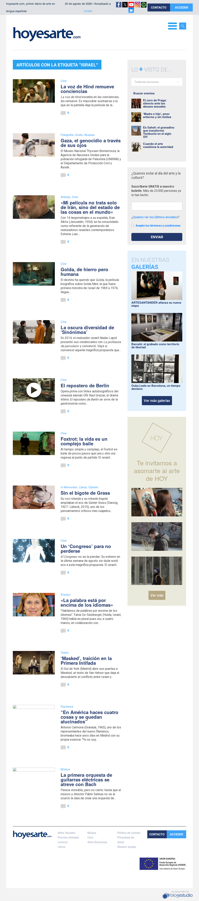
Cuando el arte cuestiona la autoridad (158, 145)
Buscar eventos (143, 93)
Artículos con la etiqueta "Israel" (57, 65)
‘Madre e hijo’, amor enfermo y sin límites (157, 115)
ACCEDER (181, 7)
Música (65, 769)
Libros (83, 487)
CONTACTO (158, 7)
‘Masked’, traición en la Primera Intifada (86, 660)
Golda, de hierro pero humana (84, 271)
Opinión (93, 487)
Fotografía (67, 135)
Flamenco (67, 706)
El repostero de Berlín (85, 385)
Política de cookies (128, 833)
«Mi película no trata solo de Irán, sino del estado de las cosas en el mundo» (90, 207)
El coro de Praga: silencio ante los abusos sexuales (155, 103)
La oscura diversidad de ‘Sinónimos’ (87, 329)
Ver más (156, 595)
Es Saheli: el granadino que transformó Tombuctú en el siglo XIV (158, 132)
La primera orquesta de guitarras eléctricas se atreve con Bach (86, 779)
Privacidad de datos (125, 839)
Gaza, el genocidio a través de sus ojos (91, 142)
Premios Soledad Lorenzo (68, 839)
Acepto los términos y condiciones (158, 225)
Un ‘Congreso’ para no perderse (86, 548)
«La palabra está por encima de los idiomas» (87, 602)
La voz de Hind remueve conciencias (87, 88)
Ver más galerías (157, 401)
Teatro (65, 652)
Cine (63, 81)
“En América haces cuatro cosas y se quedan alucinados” (89, 717)
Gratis (79, 135)
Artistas (65, 197)
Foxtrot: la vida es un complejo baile (84, 441)
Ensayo (65, 594)
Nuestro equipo (126, 847)
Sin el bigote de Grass (85, 492)
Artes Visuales (66, 833)
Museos (89, 135)
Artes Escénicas (97, 842)
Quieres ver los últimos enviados (155, 217)
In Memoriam (69, 487)
